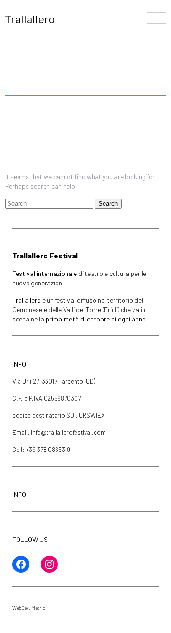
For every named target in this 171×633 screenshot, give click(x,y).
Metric (38, 608)
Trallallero (30, 19)
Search (108, 203)
